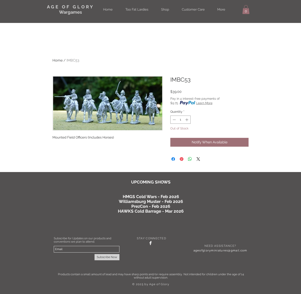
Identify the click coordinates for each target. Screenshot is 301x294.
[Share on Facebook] (173, 159)
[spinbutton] (180, 120)
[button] (246, 9)
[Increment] (187, 120)
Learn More (204, 103)
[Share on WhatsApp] (190, 159)
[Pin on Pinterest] (181, 159)
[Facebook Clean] (150, 243)
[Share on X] (198, 159)
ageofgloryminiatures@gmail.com (220, 250)
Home (57, 60)
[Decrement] (174, 120)
